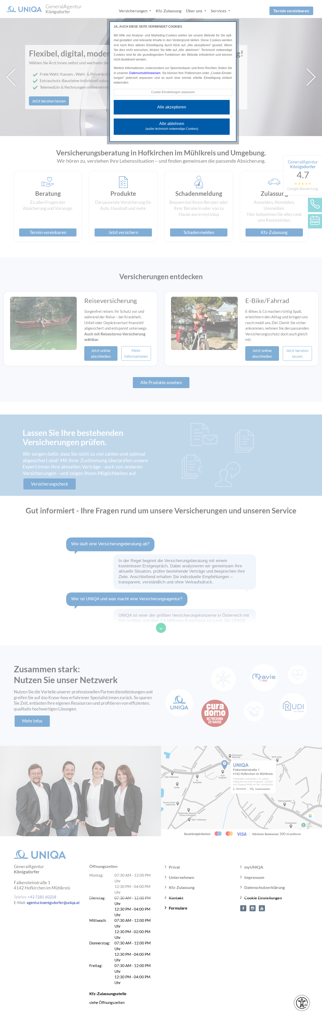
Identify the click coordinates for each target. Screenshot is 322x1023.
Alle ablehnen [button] (171, 126)
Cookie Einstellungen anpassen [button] (173, 92)
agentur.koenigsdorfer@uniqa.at (53, 902)
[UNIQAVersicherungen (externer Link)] (262, 908)
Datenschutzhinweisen (144, 73)
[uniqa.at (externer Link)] (253, 908)
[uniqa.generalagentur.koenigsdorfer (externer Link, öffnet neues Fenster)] (243, 908)
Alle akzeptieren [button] (171, 107)
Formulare (178, 908)
